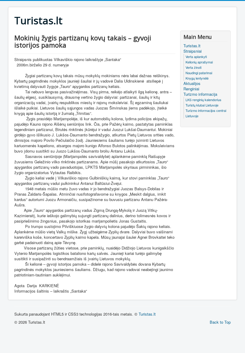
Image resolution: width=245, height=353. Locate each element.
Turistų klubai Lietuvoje (202, 105)
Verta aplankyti (196, 56)
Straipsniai (192, 51)
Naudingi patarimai (199, 72)
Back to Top (220, 322)
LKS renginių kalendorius (203, 99)
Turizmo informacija (200, 94)
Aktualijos (191, 83)
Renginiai (191, 89)
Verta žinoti (193, 67)
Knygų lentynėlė (197, 78)
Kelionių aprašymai (199, 62)
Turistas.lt (191, 45)
